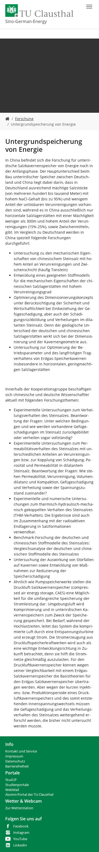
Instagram (21, 832)
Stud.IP (11, 780)
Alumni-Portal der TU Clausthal (29, 794)
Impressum (14, 756)
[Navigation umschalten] (89, 6)
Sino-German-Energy (26, 21)
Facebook (21, 826)
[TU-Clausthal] (39, 10)
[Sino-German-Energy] (7, 118)
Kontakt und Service (21, 751)
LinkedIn (20, 845)
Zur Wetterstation (19, 808)
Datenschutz (15, 761)
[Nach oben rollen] (88, 841)
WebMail (12, 790)
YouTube (20, 839)
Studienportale (17, 785)
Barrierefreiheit (17, 766)
